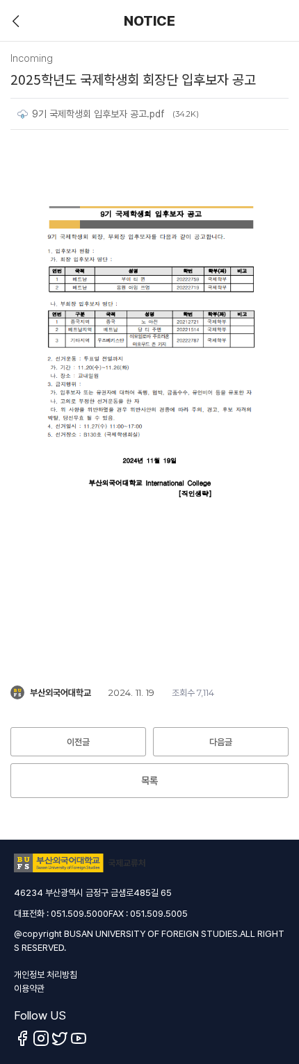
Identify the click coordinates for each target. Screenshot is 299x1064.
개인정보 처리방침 (45, 975)
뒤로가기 (15, 21)
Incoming (31, 58)
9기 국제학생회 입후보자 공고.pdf (98, 113)
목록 (149, 780)
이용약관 (29, 988)
